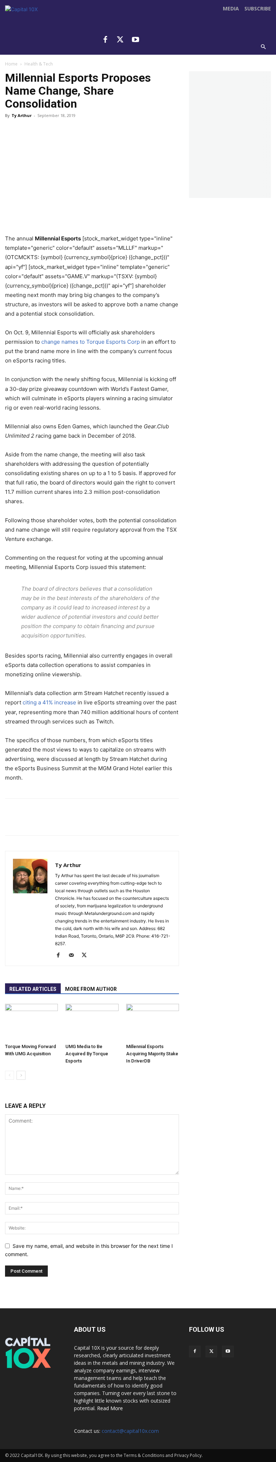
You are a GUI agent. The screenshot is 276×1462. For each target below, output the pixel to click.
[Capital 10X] (40, 29)
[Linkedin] (113, 135)
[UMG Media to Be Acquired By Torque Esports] (91, 1022)
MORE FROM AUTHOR (91, 989)
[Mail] (74, 955)
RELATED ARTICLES (32, 989)
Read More (110, 1408)
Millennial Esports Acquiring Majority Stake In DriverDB (152, 1054)
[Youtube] (135, 40)
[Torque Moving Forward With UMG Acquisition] (31, 1022)
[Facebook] (105, 40)
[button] (263, 47)
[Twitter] (120, 40)
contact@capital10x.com (130, 1430)
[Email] (135, 135)
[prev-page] (9, 1075)
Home (11, 64)
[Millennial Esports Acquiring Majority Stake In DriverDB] (152, 1022)
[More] (157, 135)
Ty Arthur (22, 115)
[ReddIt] (92, 135)
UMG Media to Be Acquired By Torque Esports (86, 1054)
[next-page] (21, 1075)
